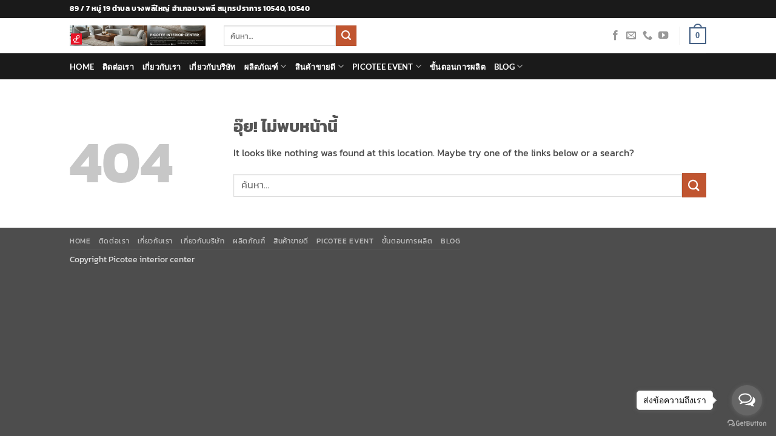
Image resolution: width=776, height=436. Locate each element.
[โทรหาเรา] (647, 35)
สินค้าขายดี (315, 66)
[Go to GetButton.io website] (747, 424)
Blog (504, 66)
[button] (697, 36)
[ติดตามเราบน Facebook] (615, 35)
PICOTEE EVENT (382, 66)
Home (82, 66)
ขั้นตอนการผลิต (458, 66)
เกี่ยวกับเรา (161, 66)
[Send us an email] (631, 35)
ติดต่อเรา (118, 66)
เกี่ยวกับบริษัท (212, 66)
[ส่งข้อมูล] (346, 35)
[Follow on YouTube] (663, 35)
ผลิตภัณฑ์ (261, 66)
